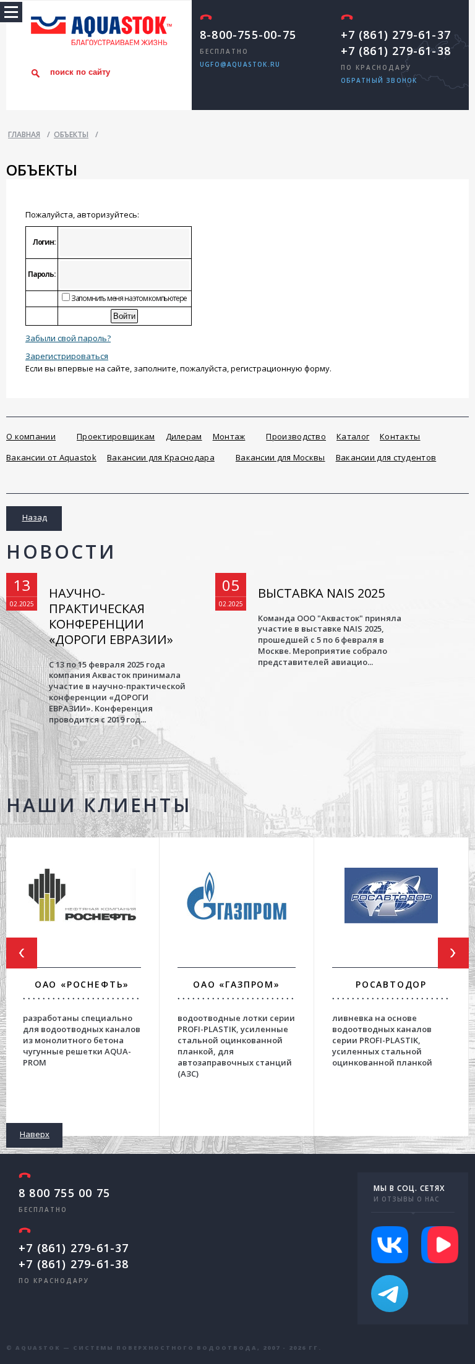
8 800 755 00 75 (64, 1192)
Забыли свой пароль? (68, 338)
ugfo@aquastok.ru (240, 64)
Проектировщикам (116, 436)
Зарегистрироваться (66, 356)
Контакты (400, 436)
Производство (296, 436)
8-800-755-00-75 (248, 34)
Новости (61, 552)
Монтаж (229, 436)
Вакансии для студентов (386, 457)
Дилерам (184, 436)
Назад (34, 517)
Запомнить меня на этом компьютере (128, 298)
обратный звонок (379, 80)
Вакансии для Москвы (280, 457)
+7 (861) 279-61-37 (396, 34)
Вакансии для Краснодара (161, 457)
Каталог (352, 436)
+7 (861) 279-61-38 (396, 50)
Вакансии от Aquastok (51, 457)
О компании (31, 436)
